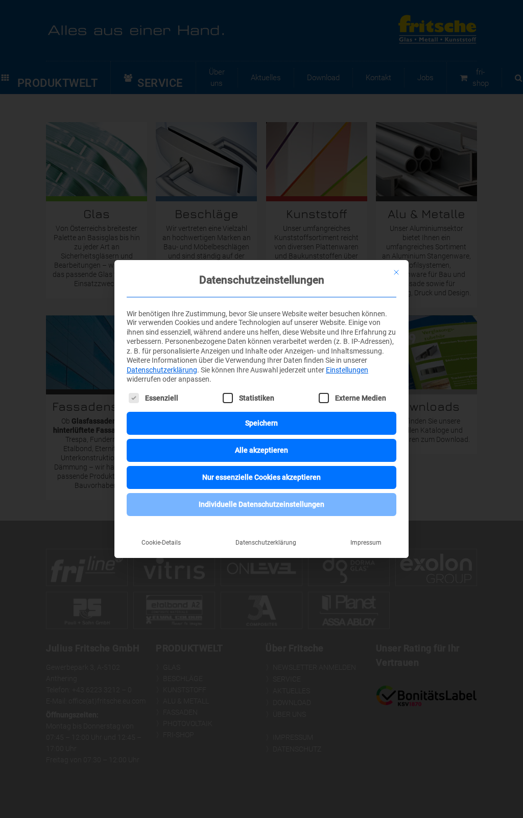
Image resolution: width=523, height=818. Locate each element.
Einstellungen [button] (347, 370)
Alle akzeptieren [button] (261, 450)
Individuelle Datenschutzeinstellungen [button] (261, 504)
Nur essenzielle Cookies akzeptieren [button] (261, 477)
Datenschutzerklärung (162, 370)
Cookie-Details (161, 542)
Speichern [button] (261, 423)
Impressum (366, 542)
